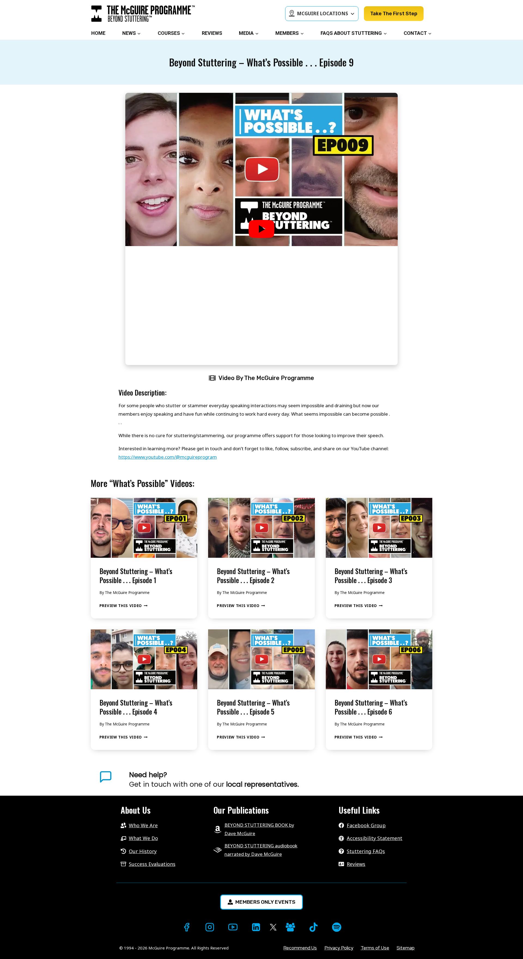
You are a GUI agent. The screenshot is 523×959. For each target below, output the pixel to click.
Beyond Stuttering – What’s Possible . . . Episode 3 (371, 575)
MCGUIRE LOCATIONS (322, 13)
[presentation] (144, 528)
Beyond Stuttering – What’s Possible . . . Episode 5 (253, 706)
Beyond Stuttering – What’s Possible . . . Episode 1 (135, 575)
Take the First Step (393, 14)
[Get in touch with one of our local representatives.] (280, 779)
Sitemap (406, 948)
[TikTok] (313, 927)
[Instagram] (209, 927)
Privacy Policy (338, 948)
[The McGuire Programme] (143, 13)
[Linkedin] (256, 927)
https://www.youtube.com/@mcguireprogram (167, 457)
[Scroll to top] (10, 945)
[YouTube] (233, 927)
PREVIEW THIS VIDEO (123, 605)
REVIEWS (212, 33)
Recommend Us (300, 948)
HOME (98, 33)
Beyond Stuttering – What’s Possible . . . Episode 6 (371, 706)
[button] (261, 229)
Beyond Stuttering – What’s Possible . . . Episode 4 (135, 706)
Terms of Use (375, 948)
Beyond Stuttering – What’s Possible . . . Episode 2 (253, 575)
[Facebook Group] (290, 927)
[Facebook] (186, 927)
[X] (273, 927)
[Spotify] (336, 927)
